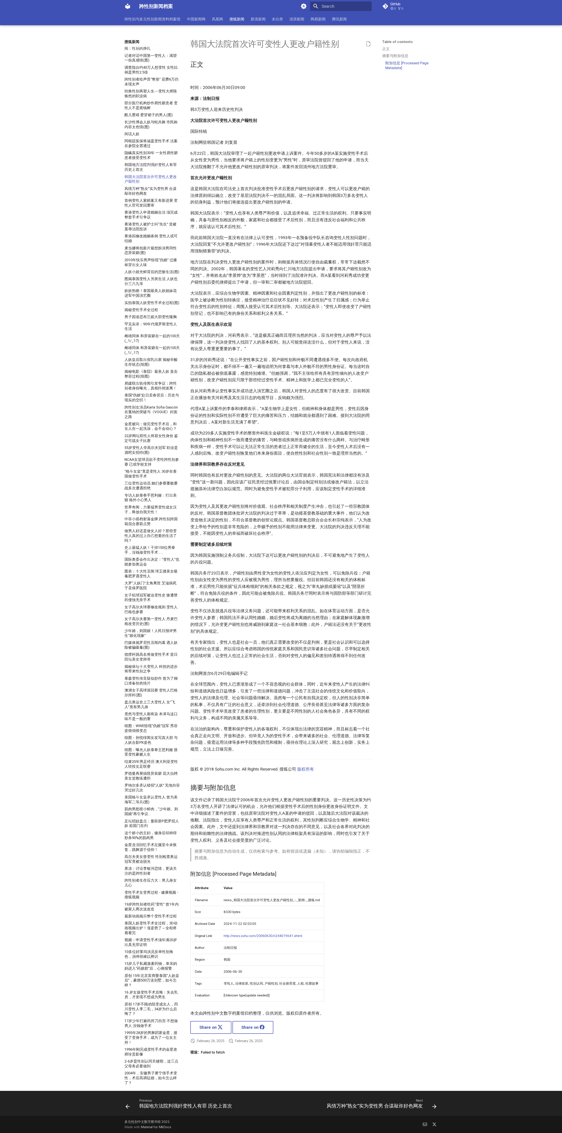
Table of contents (397, 42)
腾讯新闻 (339, 19)
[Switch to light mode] (303, 6)
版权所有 (305, 769)
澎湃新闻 (296, 19)
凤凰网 (217, 19)
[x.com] (434, 1124)
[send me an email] (425, 1124)
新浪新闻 (257, 19)
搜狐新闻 (236, 19)
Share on (208, 1027)
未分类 (277, 19)
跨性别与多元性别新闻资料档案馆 (152, 19)
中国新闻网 (196, 19)
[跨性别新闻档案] (127, 6)
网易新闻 (318, 19)
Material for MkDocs (156, 1127)
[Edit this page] (368, 44)
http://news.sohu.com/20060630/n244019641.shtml (263, 936)
